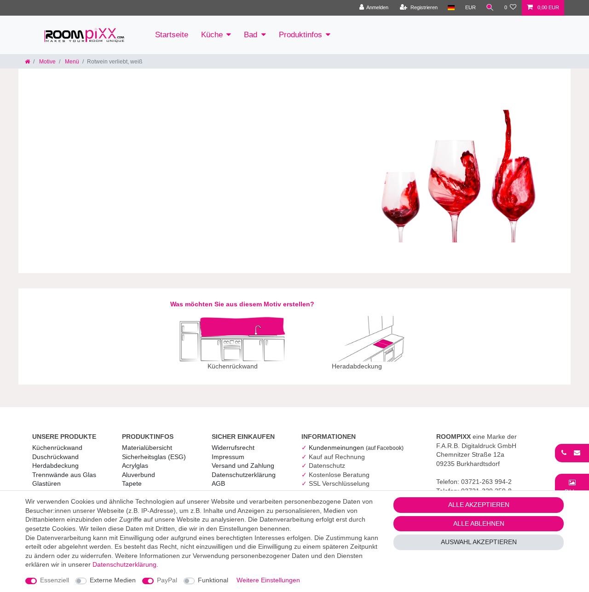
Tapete (132, 483)
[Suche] (490, 8)
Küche (212, 34)
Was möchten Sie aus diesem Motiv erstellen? (242, 304)
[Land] (451, 8)
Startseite (171, 34)
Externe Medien (113, 580)
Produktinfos (300, 34)
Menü (71, 61)
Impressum (228, 456)
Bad (250, 34)
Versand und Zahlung (243, 465)
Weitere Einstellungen (268, 580)
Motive (47, 61)
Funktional (213, 580)
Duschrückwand (55, 456)
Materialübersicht (147, 447)
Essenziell (54, 580)
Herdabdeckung (55, 465)
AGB (218, 483)
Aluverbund (138, 474)
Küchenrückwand (57, 447)
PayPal (167, 580)
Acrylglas (135, 465)
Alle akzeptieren (478, 504)
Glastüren (46, 483)
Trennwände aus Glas (64, 474)
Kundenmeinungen (356, 447)
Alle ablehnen (478, 523)
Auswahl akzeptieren (479, 542)
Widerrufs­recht (233, 447)
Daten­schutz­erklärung (244, 474)
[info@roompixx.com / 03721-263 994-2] (572, 452)
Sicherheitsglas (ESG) (154, 456)
